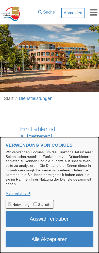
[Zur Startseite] (10, 12)
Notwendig (20, 205)
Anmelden (73, 13)
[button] (46, 11)
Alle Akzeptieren (49, 239)
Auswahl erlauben (50, 219)
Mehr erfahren (17, 193)
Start (8, 98)
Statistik (44, 205)
